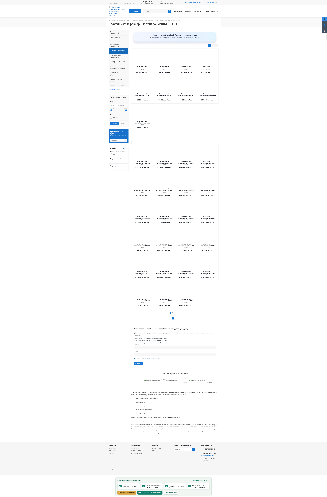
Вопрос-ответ (156, 448)
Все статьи (123, 148)
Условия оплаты (135, 448)
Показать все (115, 90)
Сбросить (123, 123)
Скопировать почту (131, 142)
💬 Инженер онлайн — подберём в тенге (149, 492)
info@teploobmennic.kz (167, 2)
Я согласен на (149, 358)
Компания (188, 11)
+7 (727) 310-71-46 (147, 2)
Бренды (154, 450)
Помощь (155, 445)
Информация (135, 445)
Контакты (197, 11)
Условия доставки (135, 450)
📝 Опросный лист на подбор (127, 492)
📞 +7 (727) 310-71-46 (171, 492)
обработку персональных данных (152, 358)
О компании (112, 448)
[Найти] (169, 11)
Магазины (112, 450)
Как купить (178, 11)
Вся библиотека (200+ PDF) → (201, 480)
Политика (112, 453)
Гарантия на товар (136, 453)
